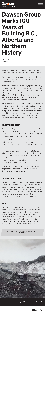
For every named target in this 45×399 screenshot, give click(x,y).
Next (25, 302)
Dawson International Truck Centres (28, 215)
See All (35, 310)
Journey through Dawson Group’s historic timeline (22, 232)
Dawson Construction (34, 212)
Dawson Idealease (8, 215)
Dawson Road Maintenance (14, 217)
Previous (34, 302)
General (6, 62)
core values (8, 185)
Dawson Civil (21, 212)
